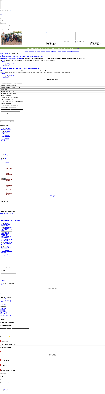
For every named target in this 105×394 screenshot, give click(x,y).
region (7, 75)
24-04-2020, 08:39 (12, 75)
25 (8, 303)
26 (10, 303)
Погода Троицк (52, 195)
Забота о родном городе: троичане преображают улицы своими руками (18, 45)
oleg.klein (8, 63)
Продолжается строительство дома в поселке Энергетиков (51, 43)
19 (10, 301)
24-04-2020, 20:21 (13, 63)
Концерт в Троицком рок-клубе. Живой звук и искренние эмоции (12, 109)
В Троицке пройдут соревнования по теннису (8, 107)
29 (4, 304)
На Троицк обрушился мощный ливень (9, 174)
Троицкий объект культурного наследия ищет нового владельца (11, 113)
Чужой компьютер (5, 29)
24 (7, 303)
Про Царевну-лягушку (5, 376)
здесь (2, 284)
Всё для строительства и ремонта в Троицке (8, 93)
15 (4, 301)
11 (8, 300)
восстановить (54, 27)
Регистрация (2, 13)
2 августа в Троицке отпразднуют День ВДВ (8, 99)
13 (1, 301)
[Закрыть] (2, 14)
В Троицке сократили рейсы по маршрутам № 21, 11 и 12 (10, 87)
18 (8, 301)
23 (5, 303)
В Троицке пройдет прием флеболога (6, 333)
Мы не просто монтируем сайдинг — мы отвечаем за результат (11, 83)
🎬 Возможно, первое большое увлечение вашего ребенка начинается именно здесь (14, 328)
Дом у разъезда (3, 385)
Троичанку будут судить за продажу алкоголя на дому (10, 97)
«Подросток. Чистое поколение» (6, 103)
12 (10, 300)
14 (2, 301)
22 (4, 303)
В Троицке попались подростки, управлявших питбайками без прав (95, 43)
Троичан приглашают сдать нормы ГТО (7, 344)
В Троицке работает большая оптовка (7, 322)
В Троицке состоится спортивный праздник (8, 85)
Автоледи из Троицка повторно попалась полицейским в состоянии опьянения (65, 43)
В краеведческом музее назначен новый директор (19, 68)
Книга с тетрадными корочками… (7, 379)
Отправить (3, 280)
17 (7, 301)
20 (1, 303)
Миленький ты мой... (4, 382)
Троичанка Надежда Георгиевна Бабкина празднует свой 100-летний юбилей (79, 43)
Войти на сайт (3, 11)
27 (1, 304)
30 (5, 304)
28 (2, 304)
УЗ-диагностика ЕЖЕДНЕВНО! (6, 325)
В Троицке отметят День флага (5, 347)
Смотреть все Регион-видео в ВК (6, 213)
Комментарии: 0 (6, 65)
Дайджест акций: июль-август (6, 95)
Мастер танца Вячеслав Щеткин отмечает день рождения (10, 111)
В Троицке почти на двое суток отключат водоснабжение (9, 193)
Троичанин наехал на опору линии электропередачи (9, 105)
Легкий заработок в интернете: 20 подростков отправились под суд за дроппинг (9, 185)
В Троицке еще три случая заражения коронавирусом (21, 56)
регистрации (32, 27)
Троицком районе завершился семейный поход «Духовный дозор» (12, 101)
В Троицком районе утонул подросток (7, 91)
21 (2, 303)
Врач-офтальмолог (4, 89)
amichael (52, 357)
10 (7, 300)
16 (5, 301)
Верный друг (3, 373)
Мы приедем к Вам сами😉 (5, 336)
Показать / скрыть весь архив (5, 315)
